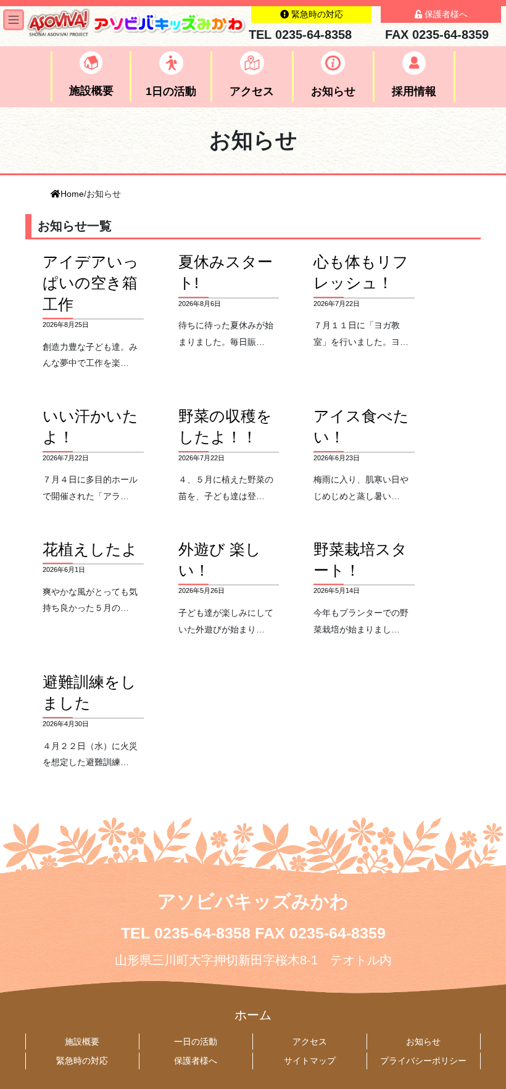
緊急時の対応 (82, 1061)
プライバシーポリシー (423, 1061)
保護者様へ (195, 1061)
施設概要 (82, 1041)
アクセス (309, 1041)
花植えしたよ (90, 549)
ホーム (253, 1015)
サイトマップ (310, 1061)
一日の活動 (195, 1041)
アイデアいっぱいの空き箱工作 (91, 283)
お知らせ (423, 1041)
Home (72, 194)
